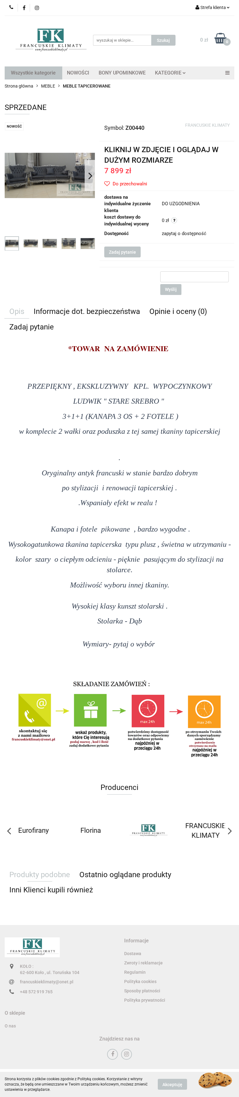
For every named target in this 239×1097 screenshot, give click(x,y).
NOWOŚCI (78, 73)
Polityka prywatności (144, 1000)
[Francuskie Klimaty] (148, 830)
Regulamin (135, 972)
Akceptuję (172, 1084)
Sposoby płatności (142, 990)
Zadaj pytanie (122, 252)
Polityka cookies (140, 981)
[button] (136, 941)
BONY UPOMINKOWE (122, 73)
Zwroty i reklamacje (143, 962)
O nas (10, 1025)
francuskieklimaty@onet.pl (46, 981)
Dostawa (132, 953)
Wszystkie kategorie (33, 73)
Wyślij (171, 289)
